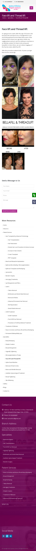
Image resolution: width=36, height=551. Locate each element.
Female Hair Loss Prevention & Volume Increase (21, 247)
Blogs (4, 387)
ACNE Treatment (10, 312)
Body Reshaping (10, 340)
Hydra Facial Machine (11, 362)
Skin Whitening (9, 380)
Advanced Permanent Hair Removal (17, 301)
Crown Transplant (13, 254)
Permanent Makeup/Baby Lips (14, 333)
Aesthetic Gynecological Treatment (15, 373)
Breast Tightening (10, 377)
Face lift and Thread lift (13, 359)
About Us (5, 229)
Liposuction (9, 272)
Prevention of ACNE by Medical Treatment (19, 323)
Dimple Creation (10, 344)
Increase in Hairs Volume (15, 251)
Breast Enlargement (11, 348)
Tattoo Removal (12, 290)
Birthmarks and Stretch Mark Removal (18, 294)
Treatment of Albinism (12, 326)
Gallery (5, 384)
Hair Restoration (12, 243)
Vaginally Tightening (11, 351)
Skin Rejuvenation (12, 305)
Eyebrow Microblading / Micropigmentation (17, 265)
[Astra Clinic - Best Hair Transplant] (11, 7)
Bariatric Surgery (10, 276)
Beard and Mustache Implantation (15, 261)
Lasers (7, 286)
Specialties (11, 18)
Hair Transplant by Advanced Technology (17, 236)
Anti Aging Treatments (12, 279)
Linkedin (10, 536)
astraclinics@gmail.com (14, 418)
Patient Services (7, 232)
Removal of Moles (13, 297)
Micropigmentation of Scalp (13, 355)
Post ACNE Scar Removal (14, 319)
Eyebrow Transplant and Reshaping (15, 268)
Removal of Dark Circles (12, 366)
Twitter (7, 536)
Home (4, 18)
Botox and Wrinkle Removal (13, 369)
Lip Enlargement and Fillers (13, 283)
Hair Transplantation (13, 240)
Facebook (3, 536)
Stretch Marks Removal (14, 308)
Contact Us (6, 391)
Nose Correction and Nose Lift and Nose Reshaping (20, 330)
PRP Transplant (12, 258)
